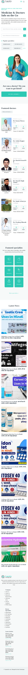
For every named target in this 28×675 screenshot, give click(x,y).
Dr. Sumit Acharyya (19, 201)
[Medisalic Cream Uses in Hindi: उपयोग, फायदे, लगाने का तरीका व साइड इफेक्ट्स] (14, 321)
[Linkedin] (12, 671)
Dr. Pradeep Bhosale (19, 222)
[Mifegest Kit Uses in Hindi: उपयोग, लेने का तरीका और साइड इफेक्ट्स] (14, 354)
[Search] (24, 29)
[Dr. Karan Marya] (6, 124)
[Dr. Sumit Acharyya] (6, 205)
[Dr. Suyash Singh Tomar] (6, 184)
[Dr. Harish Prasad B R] (6, 164)
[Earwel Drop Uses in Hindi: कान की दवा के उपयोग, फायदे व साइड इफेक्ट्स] (14, 386)
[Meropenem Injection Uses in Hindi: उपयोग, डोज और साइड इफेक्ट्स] (14, 419)
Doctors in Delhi (15, 128)
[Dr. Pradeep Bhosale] (6, 224)
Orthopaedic (15, 224)
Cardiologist (15, 203)
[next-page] (24, 312)
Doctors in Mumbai (15, 229)
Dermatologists (16, 163)
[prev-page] (3, 312)
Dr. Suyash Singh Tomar (18, 181)
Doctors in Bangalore (15, 169)
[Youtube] (18, 671)
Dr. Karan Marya (18, 121)
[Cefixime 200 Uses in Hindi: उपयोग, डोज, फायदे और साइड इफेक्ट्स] (14, 484)
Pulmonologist (16, 142)
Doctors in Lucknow (15, 190)
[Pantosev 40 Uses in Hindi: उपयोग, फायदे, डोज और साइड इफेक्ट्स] (14, 517)
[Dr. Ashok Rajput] (6, 144)
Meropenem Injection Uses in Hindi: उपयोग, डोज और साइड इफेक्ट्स (9, 657)
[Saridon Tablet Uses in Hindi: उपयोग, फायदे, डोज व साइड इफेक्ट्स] (14, 452)
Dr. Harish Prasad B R (19, 161)
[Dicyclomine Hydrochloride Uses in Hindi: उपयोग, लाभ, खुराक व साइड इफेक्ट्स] (14, 549)
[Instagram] (10, 671)
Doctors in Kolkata (15, 208)
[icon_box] (9, 260)
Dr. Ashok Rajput (18, 141)
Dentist (14, 122)
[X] (15, 671)
